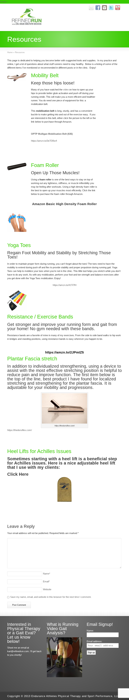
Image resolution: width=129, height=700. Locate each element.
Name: (90, 630)
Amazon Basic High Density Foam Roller (64, 204)
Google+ (3, 2)
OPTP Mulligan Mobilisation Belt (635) (52, 133)
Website (47, 589)
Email (46, 581)
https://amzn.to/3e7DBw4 (44, 140)
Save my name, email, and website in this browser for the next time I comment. (50, 597)
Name (46, 573)
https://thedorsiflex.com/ (19, 430)
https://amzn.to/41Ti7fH (64, 285)
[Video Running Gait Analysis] (64, 676)
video (65, 89)
